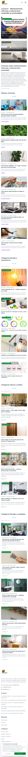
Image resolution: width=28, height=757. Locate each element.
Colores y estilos (5, 121)
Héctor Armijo (4, 189)
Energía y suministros (7, 18)
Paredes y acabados (6, 42)
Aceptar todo (20, 753)
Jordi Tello (3, 112)
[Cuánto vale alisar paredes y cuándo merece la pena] (14, 57)
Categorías (4, 729)
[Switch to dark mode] (22, 2)
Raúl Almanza (4, 163)
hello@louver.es (6, 689)
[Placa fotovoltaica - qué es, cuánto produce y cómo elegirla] (14, 28)
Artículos (4, 693)
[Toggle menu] (25, 2)
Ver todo (14, 96)
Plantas (3, 147)
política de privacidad (16, 750)
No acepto (8, 753)
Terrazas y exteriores (6, 741)
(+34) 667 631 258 (7, 687)
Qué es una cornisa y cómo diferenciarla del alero (12, 713)
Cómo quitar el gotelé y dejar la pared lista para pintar (13, 710)
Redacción (4, 717)
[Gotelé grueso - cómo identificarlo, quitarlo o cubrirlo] (14, 46)
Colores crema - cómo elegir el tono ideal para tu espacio (14, 700)
